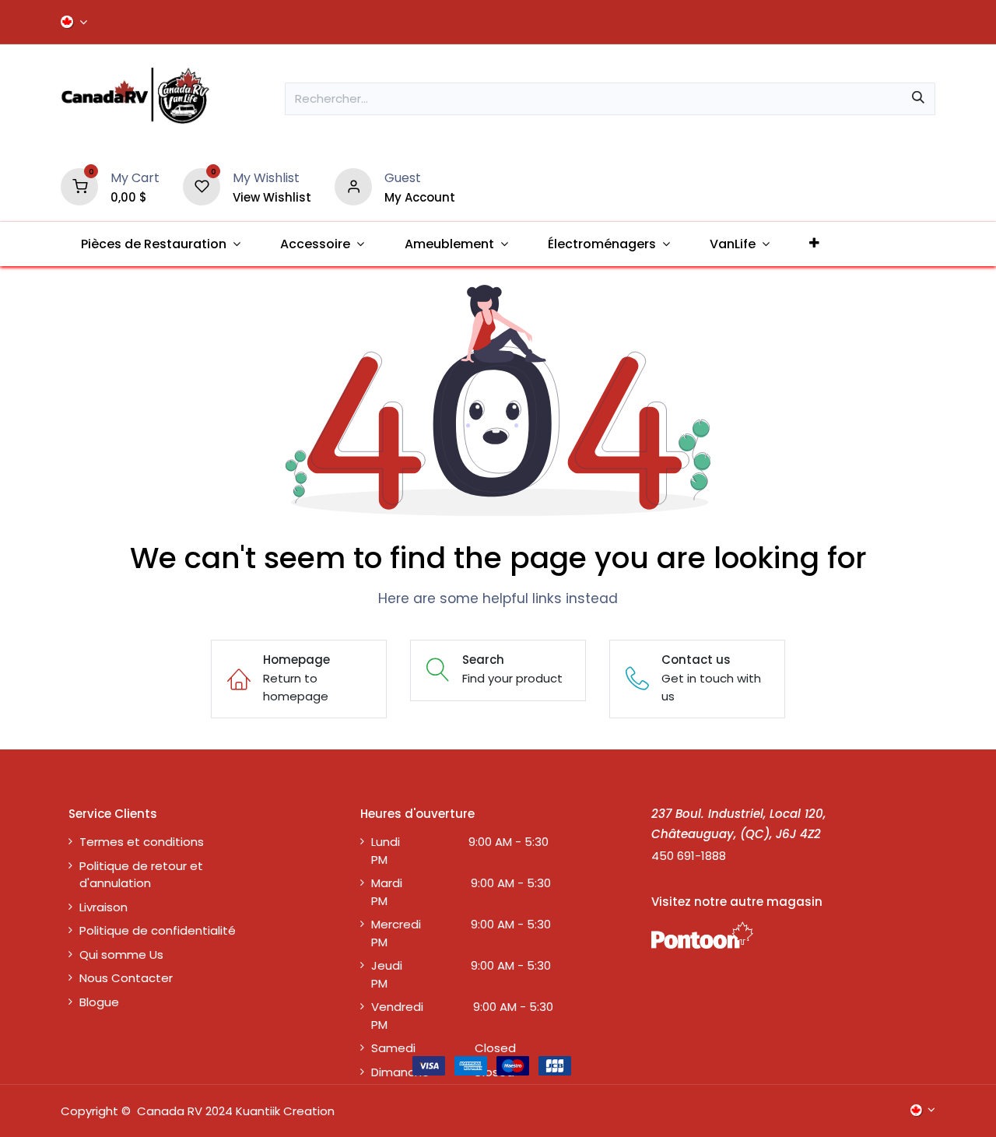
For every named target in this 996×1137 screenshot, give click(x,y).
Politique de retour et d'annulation (141, 875)
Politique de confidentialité (157, 930)
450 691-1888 (688, 855)
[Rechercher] (918, 98)
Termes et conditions (141, 841)
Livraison (103, 907)
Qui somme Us (121, 954)
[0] (79, 186)
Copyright (89, 1111)
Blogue (99, 1002)
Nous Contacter (126, 978)
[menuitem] (160, 244)
